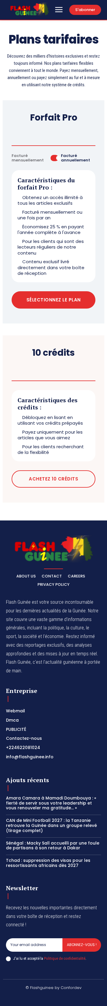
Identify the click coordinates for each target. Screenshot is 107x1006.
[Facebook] (18, 997)
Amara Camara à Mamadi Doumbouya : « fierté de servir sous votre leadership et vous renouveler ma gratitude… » (51, 803)
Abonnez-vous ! (82, 944)
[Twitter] (75, 997)
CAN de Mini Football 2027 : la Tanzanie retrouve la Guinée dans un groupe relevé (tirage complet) (51, 825)
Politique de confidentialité (64, 958)
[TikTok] (46, 997)
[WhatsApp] (89, 997)
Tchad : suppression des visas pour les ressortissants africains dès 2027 (48, 862)
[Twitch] (60, 997)
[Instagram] (32, 997)
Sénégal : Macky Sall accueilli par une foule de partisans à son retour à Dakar (52, 845)
